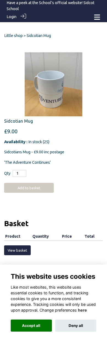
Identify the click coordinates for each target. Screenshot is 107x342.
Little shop (13, 35)
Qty (7, 173)
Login (11, 17)
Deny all (76, 325)
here (82, 310)
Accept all (31, 325)
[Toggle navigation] (97, 17)
